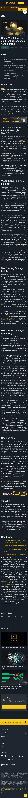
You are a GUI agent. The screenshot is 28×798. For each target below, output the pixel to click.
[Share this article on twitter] (2, 617)
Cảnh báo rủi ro (6, 603)
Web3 (2, 88)
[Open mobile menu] (26, 3)
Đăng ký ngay (14, 707)
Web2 (21, 140)
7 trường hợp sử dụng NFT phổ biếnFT (14, 554)
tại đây (8, 584)
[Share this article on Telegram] (15, 617)
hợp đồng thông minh (12, 319)
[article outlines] (25, 12)
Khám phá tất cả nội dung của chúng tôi (13, 722)
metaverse (7, 101)
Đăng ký (21, 2)
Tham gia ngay (22, 9)
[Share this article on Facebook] (9, 617)
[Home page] (10, 3)
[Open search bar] (15, 3)
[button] (25, 3)
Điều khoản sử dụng (20, 601)
